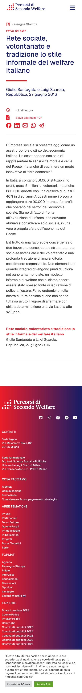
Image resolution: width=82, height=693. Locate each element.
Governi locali (10, 526)
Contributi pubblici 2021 (17, 644)
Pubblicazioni (10, 535)
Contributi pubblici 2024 (17, 631)
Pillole (6, 570)
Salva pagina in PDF (29, 117)
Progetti (7, 539)
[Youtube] (75, 418)
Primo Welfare (16, 31)
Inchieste (8, 591)
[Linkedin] (41, 418)
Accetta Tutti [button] (43, 684)
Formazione (9, 495)
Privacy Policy (11, 618)
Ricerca (7, 486)
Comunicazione (11, 491)
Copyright (8, 623)
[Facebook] (8, 127)
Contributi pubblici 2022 (17, 640)
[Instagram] (49, 418)
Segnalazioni (10, 579)
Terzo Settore (10, 522)
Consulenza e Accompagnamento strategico (30, 499)
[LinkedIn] (17, 127)
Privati (6, 514)
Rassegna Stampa (13, 566)
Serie (5, 547)
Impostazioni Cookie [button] (18, 684)
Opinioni (7, 587)
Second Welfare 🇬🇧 (14, 595)
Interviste (8, 574)
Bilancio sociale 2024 (15, 610)
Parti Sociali (9, 518)
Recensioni (9, 583)
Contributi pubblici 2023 (17, 635)
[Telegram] (66, 418)
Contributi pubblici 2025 (17, 627)
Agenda (7, 562)
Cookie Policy (10, 614)
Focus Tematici (11, 543)
